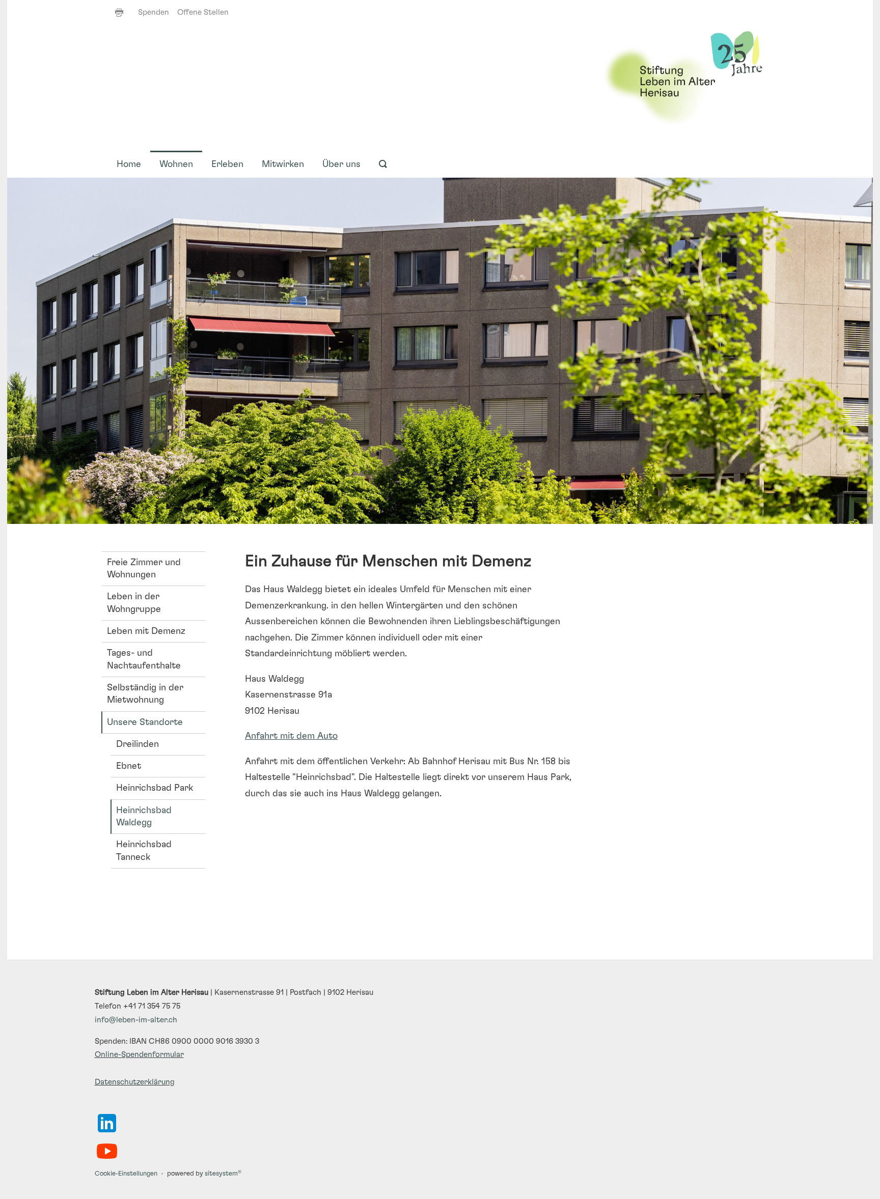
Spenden (153, 12)
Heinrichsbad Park (154, 788)
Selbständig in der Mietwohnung (145, 694)
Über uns (341, 164)
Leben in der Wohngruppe (134, 603)
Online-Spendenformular (139, 1054)
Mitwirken (283, 164)
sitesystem (223, 1173)
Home (129, 164)
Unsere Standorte (145, 722)
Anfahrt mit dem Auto (291, 736)
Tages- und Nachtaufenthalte (144, 659)
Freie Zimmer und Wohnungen (144, 568)
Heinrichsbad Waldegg (144, 816)
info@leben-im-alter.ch (136, 1020)
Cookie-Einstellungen (126, 1173)
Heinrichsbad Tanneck (144, 850)
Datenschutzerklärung (135, 1082)
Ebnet (128, 766)
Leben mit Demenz (146, 631)
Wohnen (176, 164)
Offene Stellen (203, 12)
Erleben (227, 164)
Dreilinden (137, 744)
